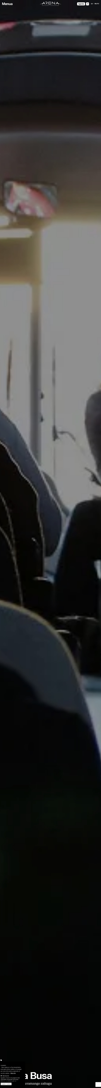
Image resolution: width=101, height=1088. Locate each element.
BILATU (97, 4)
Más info (13, 1073)
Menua (7, 4)
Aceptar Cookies (6, 1084)
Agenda (81, 4)
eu (92, 4)
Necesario (6, 1076)
